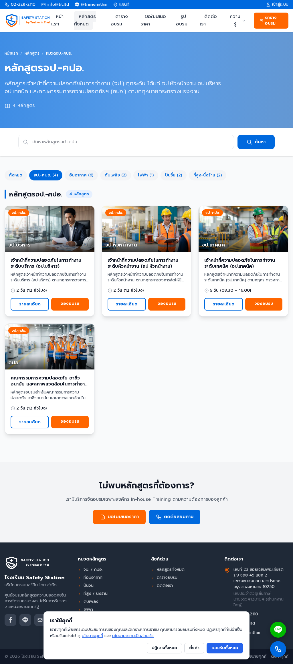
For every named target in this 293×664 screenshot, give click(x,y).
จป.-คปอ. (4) (46, 175)
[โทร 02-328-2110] (278, 649)
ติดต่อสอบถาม (178, 516)
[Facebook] (10, 620)
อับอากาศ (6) (81, 175)
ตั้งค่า (194, 648)
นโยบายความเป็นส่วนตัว (133, 636)
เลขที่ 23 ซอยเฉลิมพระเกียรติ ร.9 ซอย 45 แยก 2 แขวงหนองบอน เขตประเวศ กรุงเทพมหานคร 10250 (258, 578)
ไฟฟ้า (88, 610)
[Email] (40, 620)
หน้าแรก (57, 20)
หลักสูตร (32, 53)
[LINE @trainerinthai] (278, 630)
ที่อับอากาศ (93, 577)
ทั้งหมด (15, 175)
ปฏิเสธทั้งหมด (164, 648)
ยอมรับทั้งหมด (224, 648)
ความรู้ (235, 20)
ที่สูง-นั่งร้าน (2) (207, 175)
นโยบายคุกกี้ (255, 656)
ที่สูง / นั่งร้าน (96, 594)
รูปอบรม (181, 20)
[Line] (25, 620)
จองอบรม (70, 304)
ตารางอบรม (119, 20)
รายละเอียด (30, 304)
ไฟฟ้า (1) (146, 175)
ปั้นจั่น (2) (173, 175)
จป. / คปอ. (93, 569)
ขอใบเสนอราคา (153, 20)
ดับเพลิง (91, 602)
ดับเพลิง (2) (115, 175)
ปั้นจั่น (89, 586)
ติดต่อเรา (208, 20)
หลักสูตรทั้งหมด (85, 20)
